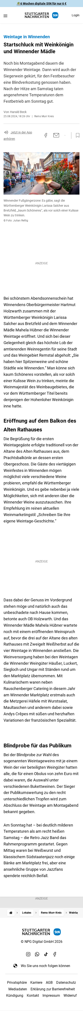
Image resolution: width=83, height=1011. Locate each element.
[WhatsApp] (37, 954)
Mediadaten (17, 989)
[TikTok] (46, 954)
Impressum (51, 995)
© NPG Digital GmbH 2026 (41, 942)
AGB (49, 982)
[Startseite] (11, 913)
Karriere (36, 982)
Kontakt (33, 995)
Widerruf (70, 995)
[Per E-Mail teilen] (56, 135)
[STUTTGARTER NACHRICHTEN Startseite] (41, 15)
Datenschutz (66, 982)
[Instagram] (28, 954)
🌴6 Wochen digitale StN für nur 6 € (41, 3)
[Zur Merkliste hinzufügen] (76, 135)
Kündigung (14, 995)
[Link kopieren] (38, 135)
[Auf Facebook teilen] (45, 135)
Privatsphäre (17, 982)
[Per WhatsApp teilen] (65, 135)
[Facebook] (54, 954)
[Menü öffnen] (5, 16)
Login (75, 15)
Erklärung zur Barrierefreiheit (53, 989)
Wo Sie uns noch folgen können (45, 966)
